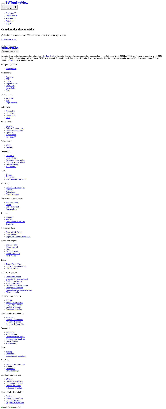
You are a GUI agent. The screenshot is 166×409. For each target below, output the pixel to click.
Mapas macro (11, 135)
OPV (8, 118)
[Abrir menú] (3, 4)
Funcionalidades (12, 202)
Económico (10, 111)
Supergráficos (11, 69)
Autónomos (10, 192)
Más (7, 24)
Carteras (9, 126)
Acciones (9, 77)
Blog (8, 249)
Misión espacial (12, 247)
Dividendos (10, 115)
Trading (9, 175)
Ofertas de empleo (13, 254)
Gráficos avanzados (13, 307)
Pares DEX (10, 88)
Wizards (9, 190)
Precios (8, 205)
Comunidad (10, 16)
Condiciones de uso (13, 277)
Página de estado (12, 292)
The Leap (9, 224)
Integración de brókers (14, 320)
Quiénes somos (11, 245)
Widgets (9, 300)
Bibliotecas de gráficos (14, 303)
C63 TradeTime (12, 268)
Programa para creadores (15, 162)
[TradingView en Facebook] (4, 49)
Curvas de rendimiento (14, 130)
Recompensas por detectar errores (19, 290)
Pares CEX (10, 86)
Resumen (9, 217)
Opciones (9, 132)
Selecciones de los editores (16, 179)
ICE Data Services (49, 56)
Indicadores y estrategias (15, 188)
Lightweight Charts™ (14, 305)
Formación (10, 177)
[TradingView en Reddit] (17, 49)
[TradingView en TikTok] (15, 49)
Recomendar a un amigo (15, 160)
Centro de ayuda (12, 251)
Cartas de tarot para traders (16, 266)
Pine (7, 90)
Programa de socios (13, 322)
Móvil (8, 145)
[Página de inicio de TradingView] (17, 4)
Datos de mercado (13, 207)
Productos (9, 13)
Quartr (11, 60)
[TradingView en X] (2, 49)
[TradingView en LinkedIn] (11, 49)
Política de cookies (13, 283)
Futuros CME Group (14, 232)
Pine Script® (11, 137)
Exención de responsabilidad (17, 279)
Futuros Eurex (11, 234)
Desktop (9, 147)
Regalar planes (11, 209)
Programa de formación (15, 324)
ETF (7, 79)
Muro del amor (11, 158)
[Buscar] (15, 7)
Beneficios (10, 113)
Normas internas (12, 164)
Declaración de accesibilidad (17, 285)
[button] (14, 13)
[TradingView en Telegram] (13, 49)
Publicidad (10, 317)
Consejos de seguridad (14, 288)
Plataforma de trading (14, 309)
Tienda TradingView (14, 264)
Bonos (8, 81)
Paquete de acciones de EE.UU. (18, 237)
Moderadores (11, 167)
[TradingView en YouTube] (6, 49)
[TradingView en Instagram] (9, 49)
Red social (10, 156)
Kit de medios (11, 256)
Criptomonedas (11, 83)
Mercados (9, 18)
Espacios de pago (12, 194)
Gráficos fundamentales (15, 128)
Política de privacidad (14, 281)
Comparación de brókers (15, 222)
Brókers (9, 21)
